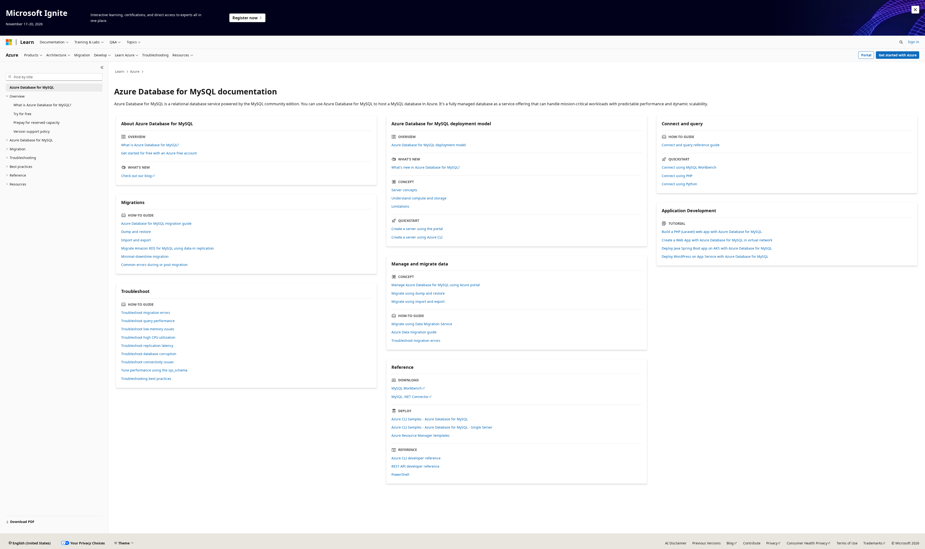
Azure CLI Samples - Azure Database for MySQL (429, 419)
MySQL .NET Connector (410, 397)
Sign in (913, 42)
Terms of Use (847, 543)
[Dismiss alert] (915, 9)
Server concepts (404, 190)
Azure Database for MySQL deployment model (428, 145)
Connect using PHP (677, 176)
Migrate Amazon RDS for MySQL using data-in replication (167, 248)
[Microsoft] (9, 42)
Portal (866, 55)
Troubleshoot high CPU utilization (148, 337)
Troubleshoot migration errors (415, 340)
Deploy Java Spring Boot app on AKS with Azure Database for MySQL (717, 248)
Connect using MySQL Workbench (689, 167)
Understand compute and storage (418, 198)
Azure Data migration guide (413, 332)
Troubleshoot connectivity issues (147, 362)
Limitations (400, 206)
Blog (730, 543)
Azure (134, 71)
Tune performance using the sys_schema (154, 370)
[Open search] (901, 42)
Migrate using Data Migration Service (421, 324)
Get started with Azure (898, 55)
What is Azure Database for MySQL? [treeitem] (42, 105)
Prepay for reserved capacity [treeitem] (36, 122)
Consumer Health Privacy (807, 543)
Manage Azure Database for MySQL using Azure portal (435, 285)
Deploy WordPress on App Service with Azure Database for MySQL (715, 256)
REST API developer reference (415, 466)
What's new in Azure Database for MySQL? (425, 167)
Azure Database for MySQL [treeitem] (32, 87)
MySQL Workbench (406, 388)
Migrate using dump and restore (418, 293)
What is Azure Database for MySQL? (150, 145)
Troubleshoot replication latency (147, 346)
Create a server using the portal (417, 229)
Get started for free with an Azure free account (159, 153)
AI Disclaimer (676, 543)
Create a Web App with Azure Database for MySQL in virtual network (717, 240)
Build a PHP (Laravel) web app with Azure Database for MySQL (712, 232)
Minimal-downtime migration (145, 256)
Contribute (751, 543)
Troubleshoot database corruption (148, 354)
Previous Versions (706, 543)
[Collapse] (102, 67)
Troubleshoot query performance (148, 321)
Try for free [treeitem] (22, 114)
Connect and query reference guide (691, 145)
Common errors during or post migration (154, 265)
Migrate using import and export (418, 301)
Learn (119, 71)
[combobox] (54, 77)
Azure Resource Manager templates (420, 435)
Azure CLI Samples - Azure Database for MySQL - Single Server (441, 427)
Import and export (136, 240)
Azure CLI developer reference (416, 458)
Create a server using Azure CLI (417, 237)
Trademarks (872, 543)
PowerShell (400, 474)
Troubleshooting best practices (146, 379)
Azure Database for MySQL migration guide (156, 223)
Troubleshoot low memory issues (147, 329)
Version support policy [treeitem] (31, 131)
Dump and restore (136, 232)
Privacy (772, 543)
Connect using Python (679, 184)
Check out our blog (136, 176)
